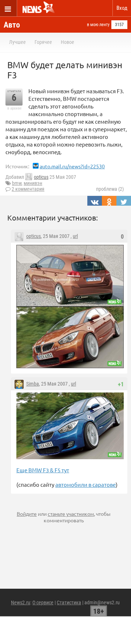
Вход (121, 8)
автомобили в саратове (85, 484)
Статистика (69, 602)
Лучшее (17, 42)
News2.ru (20, 602)
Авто (12, 24)
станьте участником (71, 513)
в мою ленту (98, 24)
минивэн (33, 183)
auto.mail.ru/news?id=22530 (72, 166)
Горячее (43, 42)
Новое (67, 42)
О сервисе (42, 602)
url (75, 236)
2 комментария (28, 189)
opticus (41, 177)
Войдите (27, 513)
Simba (32, 384)
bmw (16, 183)
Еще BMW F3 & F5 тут (42, 469)
